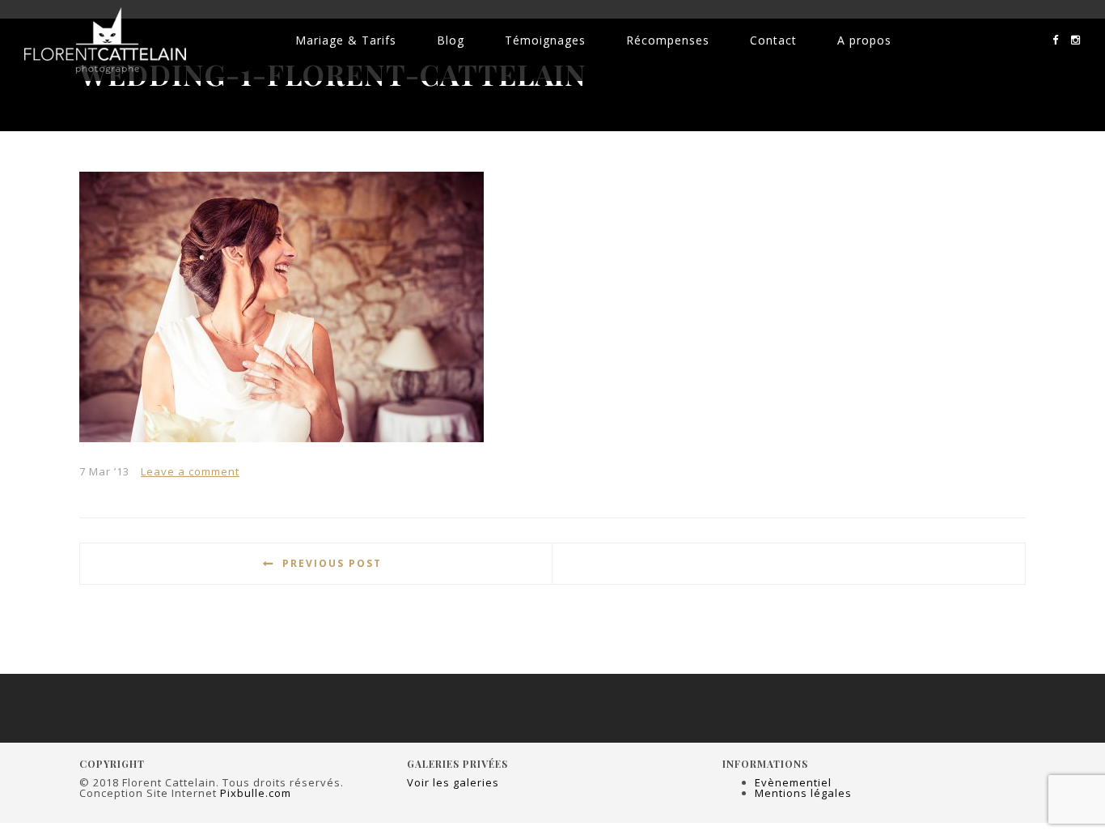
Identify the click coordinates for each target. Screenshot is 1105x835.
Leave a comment (190, 471)
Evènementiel (793, 782)
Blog (450, 40)
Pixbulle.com (255, 793)
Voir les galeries (453, 782)
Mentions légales (803, 793)
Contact (773, 40)
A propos (864, 40)
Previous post (332, 563)
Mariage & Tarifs (345, 40)
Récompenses (667, 40)
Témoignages (545, 40)
